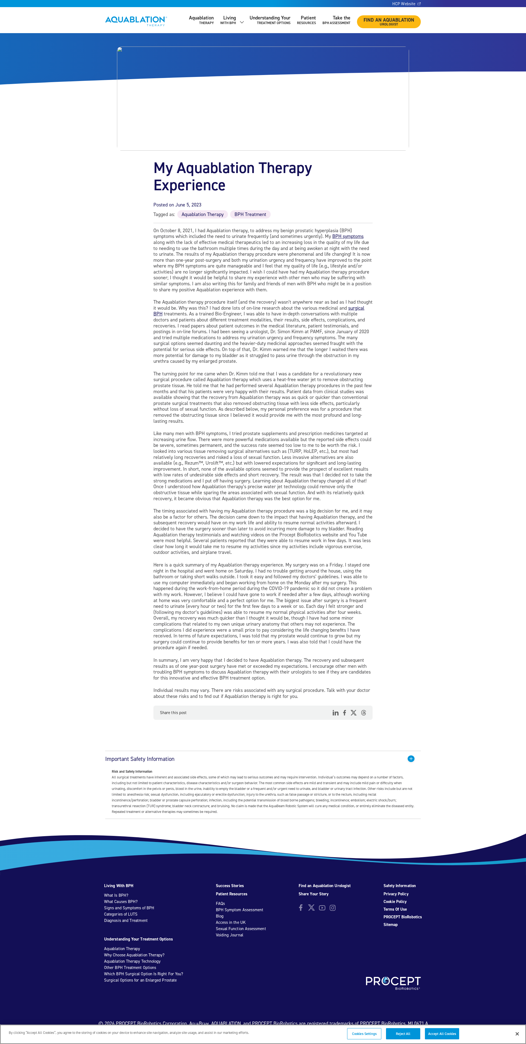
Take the (336, 20)
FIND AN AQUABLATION (389, 22)
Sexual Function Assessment (241, 928)
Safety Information (400, 885)
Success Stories (230, 885)
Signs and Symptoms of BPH (129, 907)
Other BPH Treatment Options (130, 967)
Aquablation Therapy (203, 214)
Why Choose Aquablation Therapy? (134, 955)
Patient (306, 20)
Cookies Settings (364, 1033)
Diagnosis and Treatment (126, 920)
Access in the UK (231, 922)
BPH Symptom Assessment (240, 909)
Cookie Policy (395, 901)
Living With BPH (118, 885)
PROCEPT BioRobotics (403, 916)
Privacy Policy (396, 893)
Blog (220, 916)
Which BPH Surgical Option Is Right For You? (143, 973)
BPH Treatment (250, 214)
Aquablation (201, 20)
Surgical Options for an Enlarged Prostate (140, 980)
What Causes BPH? (121, 901)
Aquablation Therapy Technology (132, 961)
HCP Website (403, 3)
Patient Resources (231, 893)
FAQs (220, 903)
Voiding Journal (229, 935)
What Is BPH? (116, 895)
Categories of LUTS (121, 914)
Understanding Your (270, 20)
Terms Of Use (395, 909)
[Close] (517, 1034)
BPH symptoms (348, 236)
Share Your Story (313, 893)
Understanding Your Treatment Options (138, 939)
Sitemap (391, 924)
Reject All (403, 1033)
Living (228, 20)
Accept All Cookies (442, 1033)
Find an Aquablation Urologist (325, 885)
